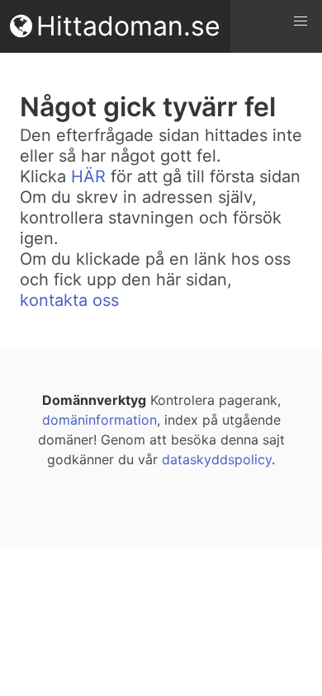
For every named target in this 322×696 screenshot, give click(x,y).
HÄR (88, 176)
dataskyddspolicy (217, 459)
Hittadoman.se (128, 26)
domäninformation (99, 419)
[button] (300, 21)
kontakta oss (69, 300)
